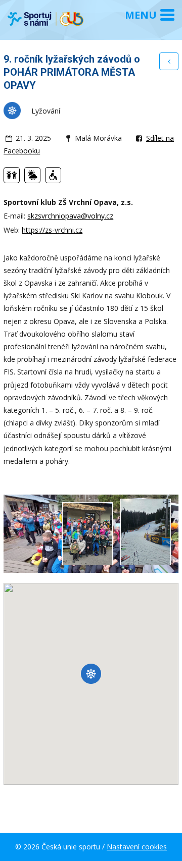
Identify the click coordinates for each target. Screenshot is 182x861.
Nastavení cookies (137, 846)
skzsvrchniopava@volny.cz (70, 216)
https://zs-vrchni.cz (52, 230)
